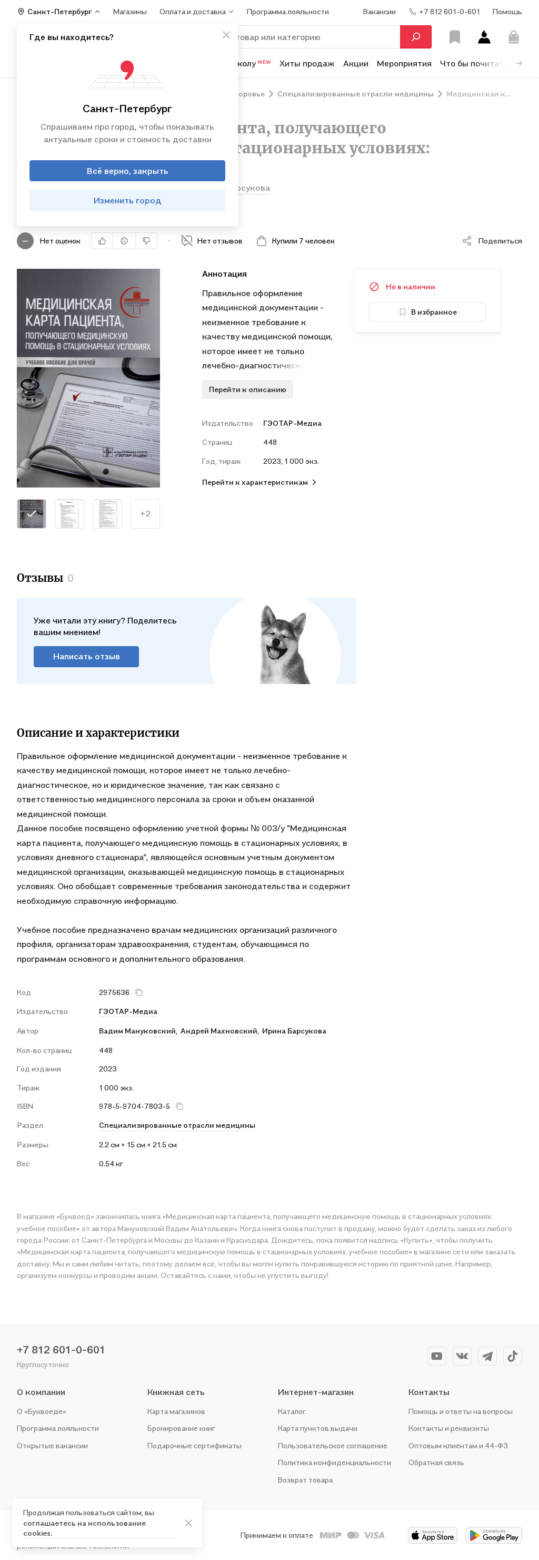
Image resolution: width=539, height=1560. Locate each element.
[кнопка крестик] (226, 34)
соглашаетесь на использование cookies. (84, 1528)
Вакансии (379, 11)
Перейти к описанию (247, 389)
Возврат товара (305, 1479)
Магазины (130, 11)
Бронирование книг (181, 1427)
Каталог (292, 1411)
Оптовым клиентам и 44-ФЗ (458, 1445)
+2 (145, 513)
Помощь (507, 11)
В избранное (434, 311)
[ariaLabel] (188, 1523)
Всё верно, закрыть (127, 170)
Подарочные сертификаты (194, 1445)
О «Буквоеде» (41, 1411)
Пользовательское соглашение (332, 1445)
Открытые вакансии (52, 1445)
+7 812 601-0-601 (61, 1349)
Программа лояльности (58, 1427)
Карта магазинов (176, 1411)
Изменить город (128, 200)
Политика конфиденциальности (334, 1462)
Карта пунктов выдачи (317, 1427)
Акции (355, 63)
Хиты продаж (307, 63)
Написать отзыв (86, 656)
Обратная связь (436, 1462)
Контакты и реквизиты (448, 1427)
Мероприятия (404, 63)
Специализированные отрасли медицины (177, 1124)
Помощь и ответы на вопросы (460, 1411)
